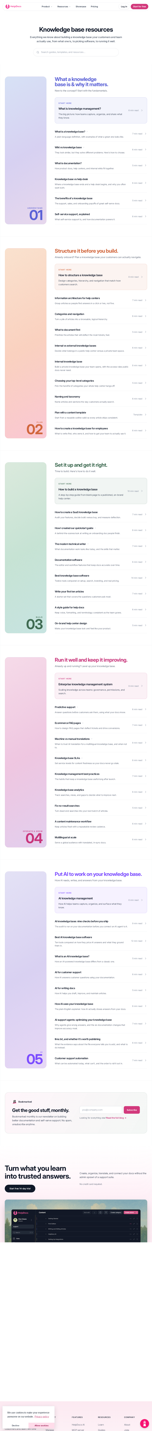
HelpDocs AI (78, 1424)
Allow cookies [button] (42, 1425)
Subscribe (132, 1110)
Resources (62, 6)
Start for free (139, 6)
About (127, 1424)
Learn (101, 1424)
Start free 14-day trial (20, 1188)
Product (46, 6)
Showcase (81, 6)
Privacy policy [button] (42, 1416)
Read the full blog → (116, 1118)
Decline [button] (15, 1425)
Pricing (94, 6)
